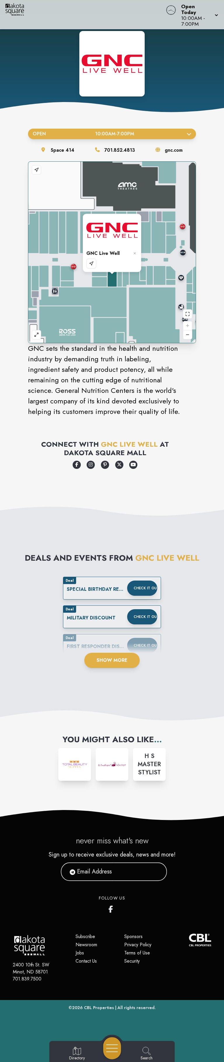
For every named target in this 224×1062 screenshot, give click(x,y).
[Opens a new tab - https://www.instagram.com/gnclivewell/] (91, 465)
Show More (112, 660)
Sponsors (133, 936)
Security (132, 961)
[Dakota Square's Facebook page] (112, 908)
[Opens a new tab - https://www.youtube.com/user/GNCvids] (133, 465)
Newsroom (86, 944)
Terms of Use (137, 952)
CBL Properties (99, 1008)
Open (83, 133)
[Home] (85, 14)
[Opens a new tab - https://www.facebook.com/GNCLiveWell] (77, 465)
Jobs (80, 952)
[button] (197, 14)
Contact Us (86, 961)
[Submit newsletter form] (155, 871)
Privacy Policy (137, 944)
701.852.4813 (119, 150)
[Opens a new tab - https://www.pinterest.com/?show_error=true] (105, 465)
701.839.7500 (27, 978)
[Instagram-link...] (75, 764)
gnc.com (174, 150)
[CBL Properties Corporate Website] (189, 940)
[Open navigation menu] (112, 1048)
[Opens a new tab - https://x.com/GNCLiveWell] (119, 465)
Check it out (145, 588)
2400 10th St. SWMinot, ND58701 (31, 968)
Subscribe (85, 936)
